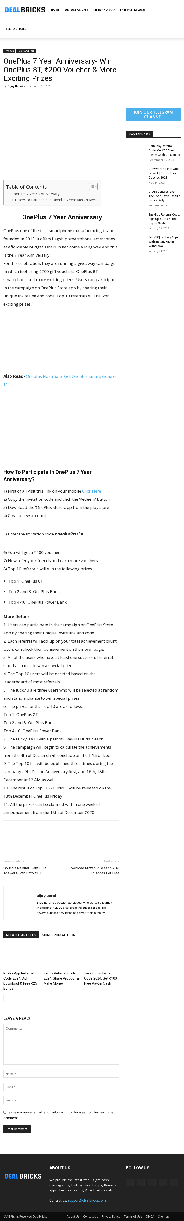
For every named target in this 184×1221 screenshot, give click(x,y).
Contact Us (90, 1217)
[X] (19, 97)
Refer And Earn (104, 9)
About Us (73, 1217)
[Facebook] (8, 97)
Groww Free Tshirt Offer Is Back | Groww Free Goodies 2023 (164, 173)
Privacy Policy (111, 1217)
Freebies (9, 51)
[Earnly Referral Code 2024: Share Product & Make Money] (61, 957)
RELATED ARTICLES (21, 935)
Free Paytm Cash (132, 9)
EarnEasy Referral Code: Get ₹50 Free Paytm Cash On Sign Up (164, 150)
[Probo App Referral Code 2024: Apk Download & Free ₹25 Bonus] (21, 957)
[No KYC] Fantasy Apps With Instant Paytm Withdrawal (163, 242)
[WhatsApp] (41, 97)
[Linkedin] (141, 1182)
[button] (175, 9)
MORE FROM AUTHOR (58, 935)
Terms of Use (133, 1217)
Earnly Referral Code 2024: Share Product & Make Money (61, 978)
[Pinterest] (30, 97)
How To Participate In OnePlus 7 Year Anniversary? (57, 200)
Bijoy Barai (15, 86)
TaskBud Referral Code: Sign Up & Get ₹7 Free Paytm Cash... (164, 219)
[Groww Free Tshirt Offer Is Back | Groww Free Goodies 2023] (135, 173)
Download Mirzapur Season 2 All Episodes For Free (94, 870)
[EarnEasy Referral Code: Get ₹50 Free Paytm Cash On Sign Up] (135, 150)
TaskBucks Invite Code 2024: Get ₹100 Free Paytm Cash (100, 978)
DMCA (150, 1217)
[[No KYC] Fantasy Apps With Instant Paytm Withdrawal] (135, 242)
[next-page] (14, 998)
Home (55, 9)
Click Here (91, 491)
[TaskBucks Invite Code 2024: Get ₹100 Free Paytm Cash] (101, 957)
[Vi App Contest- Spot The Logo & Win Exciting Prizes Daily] (135, 196)
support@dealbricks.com (87, 1200)
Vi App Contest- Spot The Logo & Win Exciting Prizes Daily (164, 196)
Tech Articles (16, 28)
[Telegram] (152, 1182)
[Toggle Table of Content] (91, 186)
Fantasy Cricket (76, 9)
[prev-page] (6, 998)
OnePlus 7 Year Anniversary (35, 193)
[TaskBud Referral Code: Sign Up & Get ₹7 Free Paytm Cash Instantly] (135, 219)
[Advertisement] (61, 144)
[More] (52, 97)
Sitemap (163, 1217)
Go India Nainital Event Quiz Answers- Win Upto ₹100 (24, 870)
